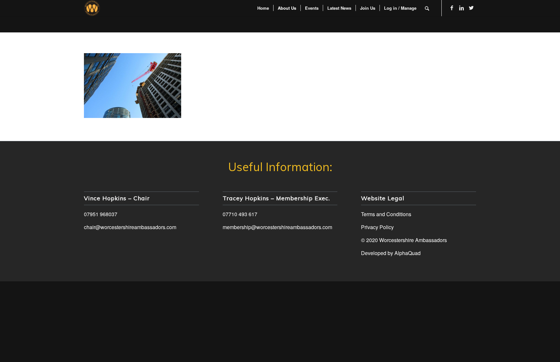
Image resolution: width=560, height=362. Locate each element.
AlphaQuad (407, 253)
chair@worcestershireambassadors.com (130, 227)
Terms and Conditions (386, 214)
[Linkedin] (461, 8)
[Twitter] (471, 8)
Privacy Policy (377, 227)
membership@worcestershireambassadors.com (277, 227)
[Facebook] (452, 8)
